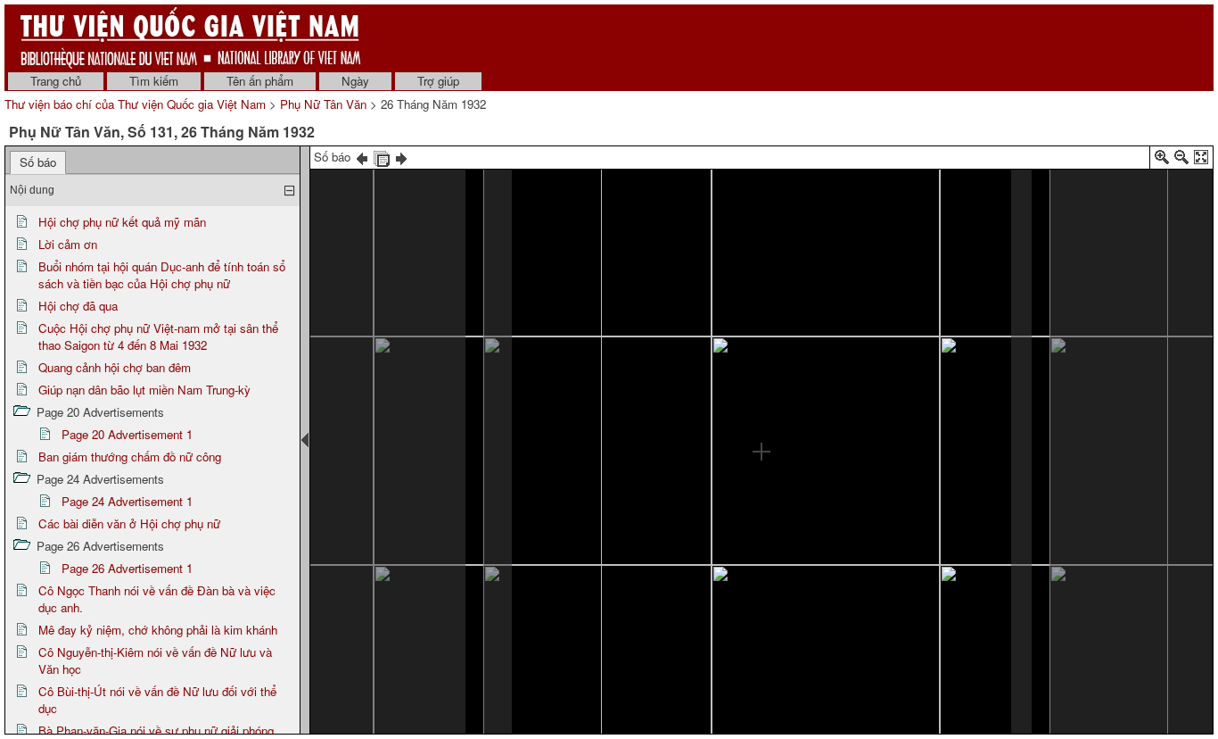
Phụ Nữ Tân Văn (323, 103)
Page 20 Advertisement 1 (127, 434)
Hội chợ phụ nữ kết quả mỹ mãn (122, 221)
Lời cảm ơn (67, 244)
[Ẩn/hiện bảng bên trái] (305, 440)
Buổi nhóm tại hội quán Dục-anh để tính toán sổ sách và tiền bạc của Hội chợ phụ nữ (161, 275)
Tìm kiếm (153, 80)
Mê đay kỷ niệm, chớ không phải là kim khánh (157, 629)
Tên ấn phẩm (259, 80)
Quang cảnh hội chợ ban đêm (114, 367)
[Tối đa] (1201, 160)
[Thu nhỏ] (1181, 160)
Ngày (355, 80)
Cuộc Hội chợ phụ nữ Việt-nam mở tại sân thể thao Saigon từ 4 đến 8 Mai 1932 (158, 336)
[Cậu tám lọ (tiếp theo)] (320, 315)
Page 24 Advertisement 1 (127, 501)
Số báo (38, 162)
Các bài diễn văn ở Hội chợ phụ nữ (129, 523)
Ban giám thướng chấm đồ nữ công (129, 456)
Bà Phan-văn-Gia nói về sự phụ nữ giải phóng (156, 730)
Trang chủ (55, 80)
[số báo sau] (401, 156)
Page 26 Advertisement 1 (127, 568)
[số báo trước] (362, 156)
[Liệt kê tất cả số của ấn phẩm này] (382, 156)
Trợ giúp (438, 80)
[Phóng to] (1162, 160)
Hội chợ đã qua (78, 305)
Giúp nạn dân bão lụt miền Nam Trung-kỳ (144, 389)
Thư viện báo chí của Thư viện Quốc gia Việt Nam (135, 103)
